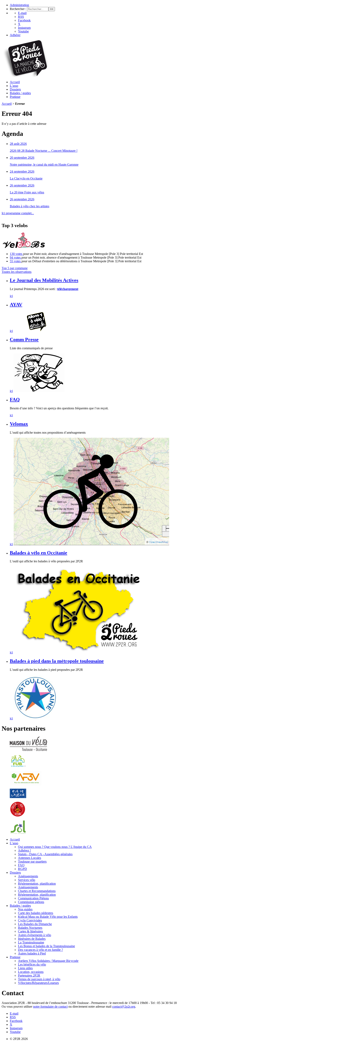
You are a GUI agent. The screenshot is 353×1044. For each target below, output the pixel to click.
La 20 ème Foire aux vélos (27, 192)
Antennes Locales (29, 858)
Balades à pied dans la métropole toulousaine (57, 661)
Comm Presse (24, 339)
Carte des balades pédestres (35, 913)
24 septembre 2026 (22, 171)
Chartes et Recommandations (37, 891)
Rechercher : (18, 9)
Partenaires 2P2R (29, 975)
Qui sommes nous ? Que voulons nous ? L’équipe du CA (55, 847)
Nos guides (25, 909)
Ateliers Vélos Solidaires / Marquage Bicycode (48, 960)
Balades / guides (20, 93)
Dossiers (15, 89)
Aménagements (28, 876)
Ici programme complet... (18, 213)
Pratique (15, 96)
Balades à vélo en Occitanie (38, 552)
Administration (19, 5)
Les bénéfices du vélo (32, 964)
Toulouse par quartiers (32, 861)
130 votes (16, 254)
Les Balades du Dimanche (35, 924)
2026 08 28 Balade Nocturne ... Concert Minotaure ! (43, 150)
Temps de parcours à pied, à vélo (39, 979)
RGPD (22, 869)
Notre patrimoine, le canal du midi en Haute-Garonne (44, 164)
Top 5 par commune (15, 268)
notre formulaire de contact (50, 1006)
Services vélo (26, 880)
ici (11, 296)
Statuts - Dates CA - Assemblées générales (45, 854)
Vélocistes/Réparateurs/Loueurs (38, 983)
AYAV (16, 304)
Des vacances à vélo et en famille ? (40, 949)
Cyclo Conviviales (30, 920)
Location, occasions (31, 972)
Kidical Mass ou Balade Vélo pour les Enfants (48, 916)
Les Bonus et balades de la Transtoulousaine (46, 946)
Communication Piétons (33, 898)
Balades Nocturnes (30, 927)
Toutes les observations (16, 272)
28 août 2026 (18, 143)
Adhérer (15, 35)
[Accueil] (25, 76)
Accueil (15, 82)
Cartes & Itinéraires (30, 931)
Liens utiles (25, 968)
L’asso (14, 85)
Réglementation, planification (37, 883)
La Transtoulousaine (31, 942)
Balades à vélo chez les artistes (29, 206)
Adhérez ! (24, 850)
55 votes (15, 261)
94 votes (15, 257)
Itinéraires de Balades (32, 938)
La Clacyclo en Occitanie (26, 178)
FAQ (15, 399)
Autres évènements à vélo (34, 935)
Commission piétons (31, 902)
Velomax (19, 424)
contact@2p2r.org (123, 1006)
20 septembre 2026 (22, 157)
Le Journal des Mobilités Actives (44, 280)
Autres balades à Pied (32, 953)
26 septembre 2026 (22, 185)
